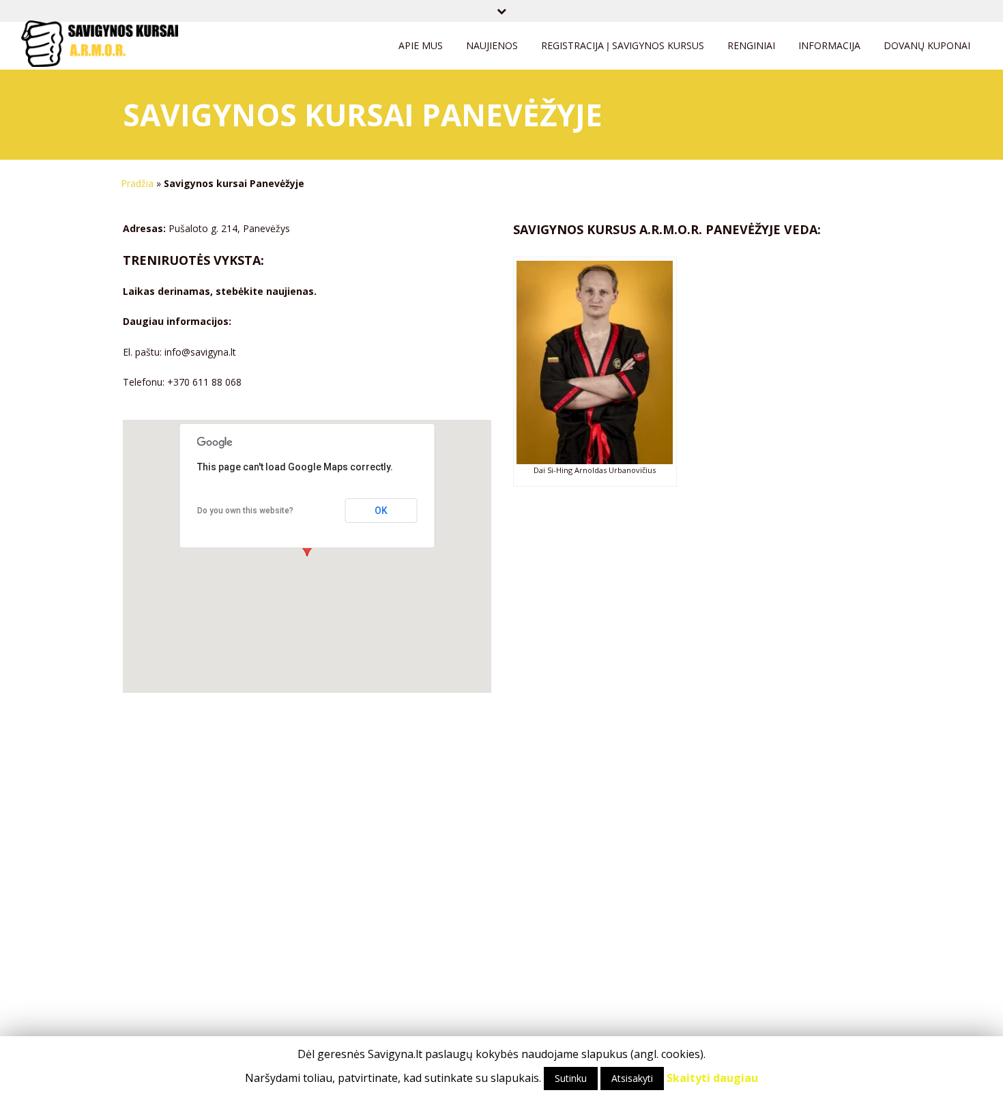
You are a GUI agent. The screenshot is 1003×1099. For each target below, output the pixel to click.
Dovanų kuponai (927, 45)
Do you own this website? (245, 510)
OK (381, 510)
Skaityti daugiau (712, 1077)
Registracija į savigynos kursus (622, 45)
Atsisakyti (632, 1078)
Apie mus (420, 45)
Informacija (829, 45)
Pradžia (137, 183)
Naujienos (492, 45)
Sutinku (571, 1078)
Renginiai (751, 45)
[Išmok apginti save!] (99, 50)
